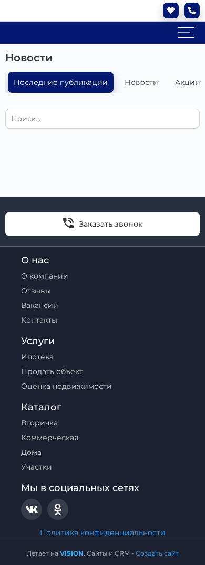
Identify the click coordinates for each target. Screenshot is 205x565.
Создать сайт (157, 553)
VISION (72, 553)
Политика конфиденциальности (103, 532)
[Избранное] (168, 10)
